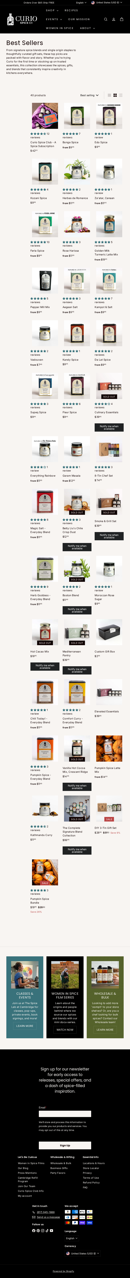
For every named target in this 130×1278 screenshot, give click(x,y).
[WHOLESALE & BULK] (105, 975)
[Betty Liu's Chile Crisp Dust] (77, 520)
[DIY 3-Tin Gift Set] (109, 816)
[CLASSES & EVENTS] (25, 975)
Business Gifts (59, 1168)
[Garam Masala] (77, 460)
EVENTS (52, 19)
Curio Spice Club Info (31, 1190)
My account (25, 1195)
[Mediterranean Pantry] (77, 647)
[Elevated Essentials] (109, 699)
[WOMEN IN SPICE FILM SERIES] (65, 975)
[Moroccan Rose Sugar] (109, 581)
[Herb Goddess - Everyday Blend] (44, 581)
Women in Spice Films (31, 1163)
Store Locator (91, 1168)
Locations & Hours (94, 1163)
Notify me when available (109, 427)
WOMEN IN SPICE (60, 28)
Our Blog (23, 1168)
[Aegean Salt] (77, 291)
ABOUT (86, 28)
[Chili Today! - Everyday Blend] (44, 705)
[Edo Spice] (109, 126)
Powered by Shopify (63, 1271)
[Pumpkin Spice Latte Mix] (109, 758)
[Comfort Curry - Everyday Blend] (77, 705)
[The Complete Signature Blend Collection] (77, 825)
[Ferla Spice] (44, 235)
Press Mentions (27, 1172)
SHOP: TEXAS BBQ (38, 2)
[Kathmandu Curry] (44, 819)
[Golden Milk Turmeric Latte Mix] (109, 237)
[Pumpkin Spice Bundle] (44, 887)
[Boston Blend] (77, 585)
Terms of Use (91, 1177)
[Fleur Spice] (77, 396)
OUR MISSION (79, 19)
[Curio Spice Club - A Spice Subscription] (44, 128)
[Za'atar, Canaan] (109, 182)
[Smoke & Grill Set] (109, 514)
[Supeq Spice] (44, 396)
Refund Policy (91, 1182)
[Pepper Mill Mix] (44, 291)
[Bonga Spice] (77, 126)
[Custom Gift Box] (109, 639)
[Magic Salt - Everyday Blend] (44, 514)
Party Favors (57, 1172)
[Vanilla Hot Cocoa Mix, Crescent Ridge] (77, 763)
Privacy (87, 1172)
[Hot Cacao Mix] (44, 645)
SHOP (51, 10)
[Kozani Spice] (44, 182)
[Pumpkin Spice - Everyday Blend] (44, 761)
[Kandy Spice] (77, 344)
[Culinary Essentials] (109, 402)
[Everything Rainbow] (44, 460)
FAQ (85, 1187)
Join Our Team (26, 1186)
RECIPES (71, 10)
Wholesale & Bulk (60, 1163)
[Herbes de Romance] (77, 182)
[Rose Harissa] (77, 235)
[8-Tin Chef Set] (109, 460)
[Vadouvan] (44, 344)
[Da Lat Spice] (109, 344)
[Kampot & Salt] (109, 291)
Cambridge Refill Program (28, 1179)
